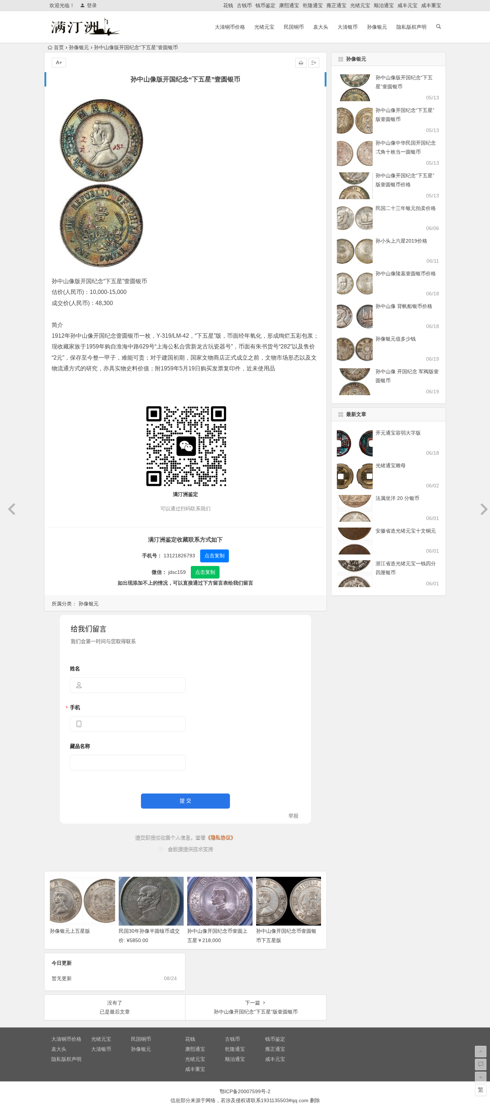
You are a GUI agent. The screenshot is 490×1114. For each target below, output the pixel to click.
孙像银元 (377, 27)
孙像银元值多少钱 (396, 339)
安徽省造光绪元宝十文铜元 (406, 531)
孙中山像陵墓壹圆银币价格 (406, 273)
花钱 (228, 5)
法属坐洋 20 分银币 (397, 498)
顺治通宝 (384, 5)
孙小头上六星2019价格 (401, 241)
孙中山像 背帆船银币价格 (404, 306)
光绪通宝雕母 (391, 465)
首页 (59, 47)
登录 (92, 5)
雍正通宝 (336, 5)
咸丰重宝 (431, 5)
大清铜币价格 (230, 27)
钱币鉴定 (265, 5)
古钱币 (244, 5)
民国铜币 (294, 27)
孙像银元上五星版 (70, 931)
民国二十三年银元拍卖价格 (406, 208)
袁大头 (320, 27)
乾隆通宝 (313, 5)
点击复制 (214, 555)
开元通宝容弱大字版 (398, 433)
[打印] (301, 63)
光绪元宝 (360, 5)
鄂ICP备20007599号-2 (245, 1091)
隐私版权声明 (411, 27)
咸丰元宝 (407, 5)
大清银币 (348, 27)
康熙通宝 (289, 5)
